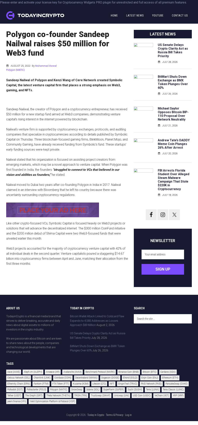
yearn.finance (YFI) (16, 401)
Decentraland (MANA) (86, 377)
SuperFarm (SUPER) (113, 389)
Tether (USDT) (14, 395)
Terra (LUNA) (152, 389)
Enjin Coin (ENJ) (149, 377)
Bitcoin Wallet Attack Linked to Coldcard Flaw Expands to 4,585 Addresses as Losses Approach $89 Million (97, 321)
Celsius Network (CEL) (18, 377)
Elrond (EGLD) (130, 377)
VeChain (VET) (161, 395)
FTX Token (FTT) (60, 383)
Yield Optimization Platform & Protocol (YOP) (52, 401)
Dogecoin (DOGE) (110, 377)
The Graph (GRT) (34, 395)
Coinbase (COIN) (62, 377)
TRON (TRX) (80, 395)
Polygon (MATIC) (15, 69)
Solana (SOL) (92, 389)
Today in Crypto (95, 414)
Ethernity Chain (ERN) (18, 383)
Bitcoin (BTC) (149, 372)
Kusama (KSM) (81, 383)
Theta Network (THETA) (58, 395)
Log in (128, 414)
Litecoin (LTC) (99, 383)
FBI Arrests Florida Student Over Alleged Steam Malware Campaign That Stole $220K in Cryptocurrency (173, 180)
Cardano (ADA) (168, 372)
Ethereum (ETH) (170, 377)
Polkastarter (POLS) (36, 389)
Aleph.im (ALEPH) (33, 372)
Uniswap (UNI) (121, 395)
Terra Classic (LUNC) (173, 389)
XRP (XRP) (178, 395)
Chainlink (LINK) (42, 377)
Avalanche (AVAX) (72, 372)
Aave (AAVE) (13, 372)
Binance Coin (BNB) (129, 372)
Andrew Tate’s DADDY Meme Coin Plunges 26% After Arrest (174, 143)
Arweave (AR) (53, 372)
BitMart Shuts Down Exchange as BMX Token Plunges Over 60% (173, 82)
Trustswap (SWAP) (100, 395)
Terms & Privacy (114, 414)
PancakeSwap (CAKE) (177, 383)
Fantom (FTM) (41, 383)
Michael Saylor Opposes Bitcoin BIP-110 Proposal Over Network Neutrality (173, 114)
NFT (112, 383)
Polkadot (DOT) (15, 389)
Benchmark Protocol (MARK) (100, 372)
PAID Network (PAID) (151, 383)
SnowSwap (76, 389)
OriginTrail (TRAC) (127, 383)
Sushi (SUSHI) (135, 389)
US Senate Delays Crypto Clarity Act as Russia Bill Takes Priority (173, 50)
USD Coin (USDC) (142, 395)
